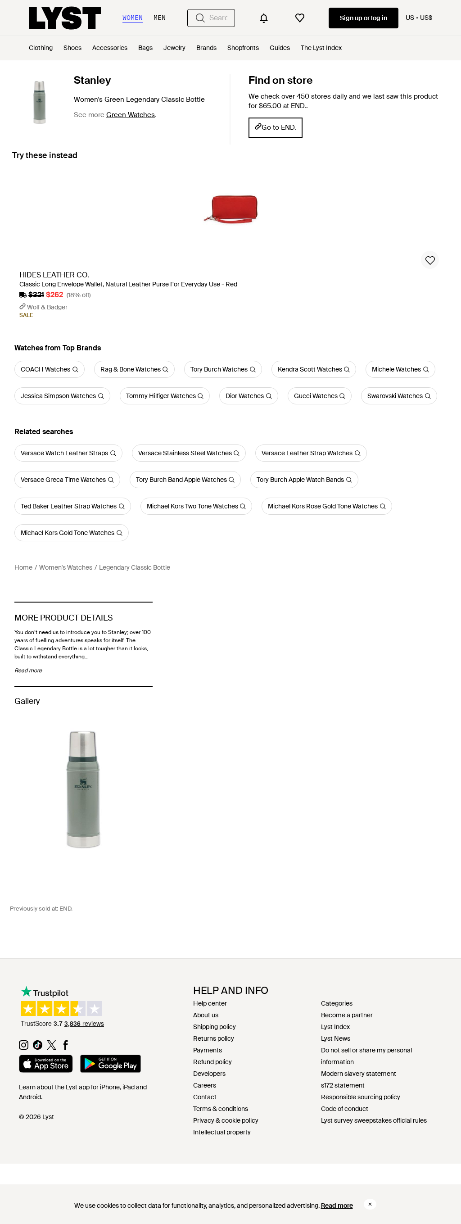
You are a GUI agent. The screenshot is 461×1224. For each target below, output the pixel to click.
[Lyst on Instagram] (23, 1047)
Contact (205, 1097)
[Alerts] (264, 18)
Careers (204, 1085)
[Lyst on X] (51, 1047)
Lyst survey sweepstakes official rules (374, 1120)
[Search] (200, 18)
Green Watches (130, 114)
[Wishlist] (300, 18)
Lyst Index (335, 1027)
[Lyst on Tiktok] (37, 1047)
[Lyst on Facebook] (65, 1047)
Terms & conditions (220, 1109)
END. (65, 908)
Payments (207, 1050)
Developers (209, 1074)
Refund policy (212, 1062)
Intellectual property (222, 1132)
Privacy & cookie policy (225, 1120)
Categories (337, 1003)
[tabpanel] (230, 247)
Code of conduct (344, 1109)
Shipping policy (214, 1027)
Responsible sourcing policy (360, 1097)
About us (205, 1015)
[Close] (370, 1204)
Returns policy (213, 1038)
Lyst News (335, 1038)
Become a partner (347, 1015)
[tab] (44, 159)
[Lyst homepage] (65, 18)
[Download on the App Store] (46, 1065)
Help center (210, 1003)
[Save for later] (430, 260)
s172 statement (343, 1085)
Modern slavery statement (358, 1074)
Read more (337, 1205)
